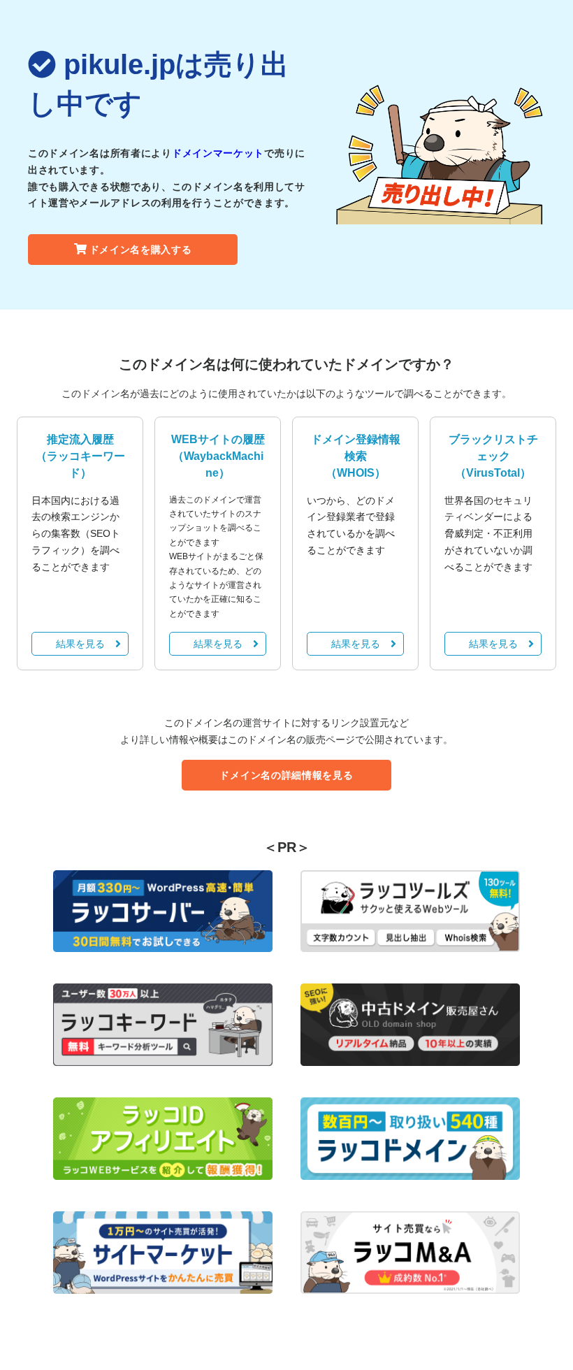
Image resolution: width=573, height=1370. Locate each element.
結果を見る (80, 643)
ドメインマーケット (218, 153)
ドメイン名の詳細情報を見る (286, 775)
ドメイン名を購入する (140, 249)
